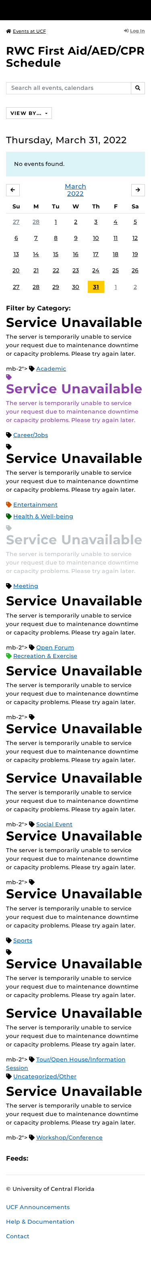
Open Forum (55, 647)
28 (36, 221)
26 (135, 270)
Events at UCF (29, 31)
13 (16, 254)
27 (16, 221)
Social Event (54, 824)
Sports (22, 940)
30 (75, 287)
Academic (51, 368)
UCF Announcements (38, 1207)
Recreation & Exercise (45, 656)
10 (96, 238)
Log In (137, 31)
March (75, 186)
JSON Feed (93, 1158)
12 (135, 238)
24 (95, 270)
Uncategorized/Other (45, 1076)
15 (55, 254)
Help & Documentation (40, 1221)
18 (115, 254)
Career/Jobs (30, 435)
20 (16, 270)
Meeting (25, 586)
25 (115, 270)
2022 (75, 193)
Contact (17, 1236)
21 (36, 270)
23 (75, 270)
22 (56, 270)
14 (36, 254)
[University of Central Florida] (61, 10)
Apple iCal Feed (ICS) (39, 1158)
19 (135, 254)
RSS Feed (66, 1158)
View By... (26, 113)
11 (116, 238)
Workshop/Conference (69, 1137)
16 (76, 254)
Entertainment (35, 504)
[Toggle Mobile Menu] (143, 9)
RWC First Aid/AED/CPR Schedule (75, 57)
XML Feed (80, 1158)
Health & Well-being (43, 516)
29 (55, 287)
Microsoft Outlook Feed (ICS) (52, 1158)
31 (96, 287)
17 (96, 254)
